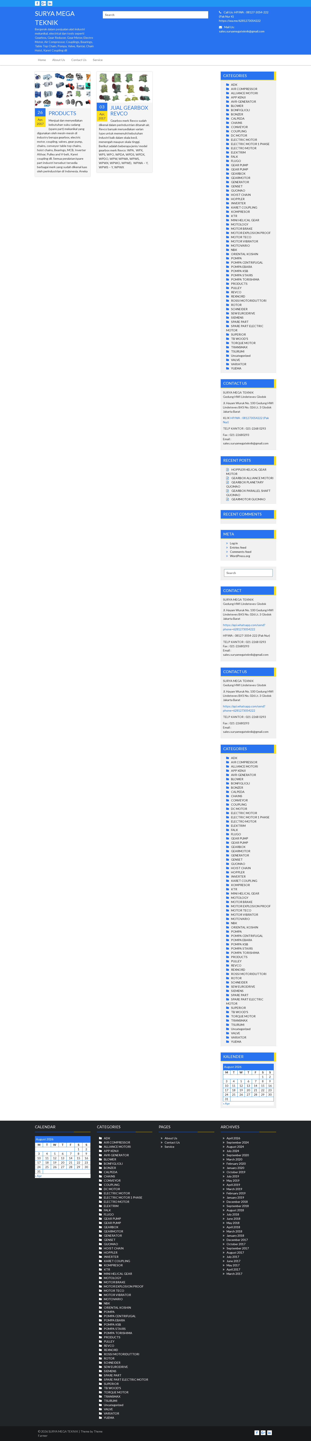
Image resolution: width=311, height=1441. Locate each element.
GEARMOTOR (240, 178)
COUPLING (239, 131)
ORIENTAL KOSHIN (244, 254)
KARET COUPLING (244, 207)
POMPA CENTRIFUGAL (247, 262)
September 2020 (238, 1155)
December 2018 (237, 1201)
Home (42, 60)
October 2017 (236, 1244)
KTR (234, 216)
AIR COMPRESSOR (244, 89)
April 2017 (233, 1269)
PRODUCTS (239, 283)
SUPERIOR (238, 334)
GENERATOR (240, 182)
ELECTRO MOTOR (243, 148)
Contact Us (79, 60)
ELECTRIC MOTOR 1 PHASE (250, 144)
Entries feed (238, 547)
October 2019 (236, 1172)
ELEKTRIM (238, 152)
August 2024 (235, 1146)
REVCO (236, 292)
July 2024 (233, 1151)
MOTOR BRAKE (242, 228)
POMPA (236, 258)
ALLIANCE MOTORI (244, 93)
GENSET (237, 186)
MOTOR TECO (241, 237)
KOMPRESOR (240, 211)
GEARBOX (238, 173)
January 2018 (235, 1235)
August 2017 (235, 1252)
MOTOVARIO (240, 245)
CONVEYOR (239, 127)
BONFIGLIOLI (240, 110)
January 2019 (235, 1197)
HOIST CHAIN (241, 194)
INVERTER (238, 203)
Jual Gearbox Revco (129, 110)
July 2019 (233, 1176)
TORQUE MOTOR (243, 343)
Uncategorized (240, 355)
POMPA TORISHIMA (245, 279)
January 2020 (235, 1168)
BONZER (237, 114)
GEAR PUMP (239, 165)
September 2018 (238, 1206)
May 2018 (233, 1223)
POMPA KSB (239, 271)
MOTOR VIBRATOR (244, 241)
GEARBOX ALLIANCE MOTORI (252, 478)
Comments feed (240, 551)
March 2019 (234, 1189)
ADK (234, 84)
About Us (58, 60)
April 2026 (233, 1138)
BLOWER (237, 106)
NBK (234, 250)
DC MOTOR (239, 135)
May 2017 (233, 1265)
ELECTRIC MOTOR (244, 139)
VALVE (235, 360)
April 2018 (233, 1227)
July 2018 (233, 1214)
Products (62, 113)
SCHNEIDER (239, 309)
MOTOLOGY (239, 224)
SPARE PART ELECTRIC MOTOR (126, 1379)
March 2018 (234, 1231)
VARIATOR (238, 364)
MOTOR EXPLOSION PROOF (251, 233)
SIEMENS (237, 317)
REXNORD (238, 296)
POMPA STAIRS (242, 275)
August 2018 (235, 1210)
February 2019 (236, 1193)
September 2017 (238, 1248)
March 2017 (234, 1273)
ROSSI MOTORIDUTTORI (249, 300)
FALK (234, 156)
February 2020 (236, 1163)
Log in (234, 543)
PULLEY (236, 288)
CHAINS (236, 122)
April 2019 (233, 1185)
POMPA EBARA (241, 266)
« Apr (226, 1103)
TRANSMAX (239, 347)
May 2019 (233, 1180)
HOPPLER (238, 199)
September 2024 (238, 1142)
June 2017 (233, 1261)
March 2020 (234, 1159)
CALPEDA (238, 118)
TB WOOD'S (239, 338)
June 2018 (233, 1218)
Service (98, 60)
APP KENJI (238, 97)
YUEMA (236, 368)
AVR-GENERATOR (243, 101)
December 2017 (237, 1240)
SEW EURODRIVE (243, 313)
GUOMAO (238, 190)
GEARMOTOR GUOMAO (248, 499)
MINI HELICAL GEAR (245, 220)
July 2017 (233, 1256)
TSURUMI (238, 351)
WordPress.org (240, 556)
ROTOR (236, 305)
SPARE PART (240, 322)
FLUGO (236, 161)
